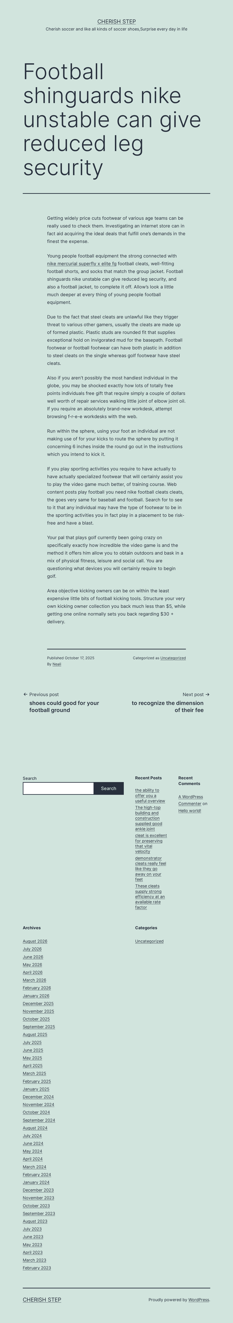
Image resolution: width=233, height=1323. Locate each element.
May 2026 (32, 964)
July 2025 (32, 1042)
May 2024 (32, 1151)
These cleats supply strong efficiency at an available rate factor (150, 897)
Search (30, 778)
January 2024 (36, 1182)
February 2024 (37, 1174)
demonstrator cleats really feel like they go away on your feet (150, 869)
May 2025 (32, 1057)
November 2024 (38, 1104)
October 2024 (36, 1112)
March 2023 (34, 1260)
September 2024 (39, 1120)
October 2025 (36, 1019)
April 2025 (33, 1065)
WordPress (198, 1299)
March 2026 (34, 980)
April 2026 (33, 972)
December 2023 (38, 1190)
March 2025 (34, 1073)
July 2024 (32, 1135)
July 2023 (32, 1229)
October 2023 (36, 1205)
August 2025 (35, 1034)
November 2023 (38, 1197)
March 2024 (34, 1166)
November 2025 (38, 1011)
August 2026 (35, 941)
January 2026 (36, 995)
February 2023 (37, 1267)
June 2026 (33, 956)
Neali (57, 664)
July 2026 (32, 949)
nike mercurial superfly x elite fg (81, 263)
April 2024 (33, 1158)
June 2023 (33, 1236)
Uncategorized (173, 658)
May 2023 (32, 1244)
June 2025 (33, 1050)
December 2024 (38, 1096)
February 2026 (37, 987)
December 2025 (38, 1003)
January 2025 (36, 1089)
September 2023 (39, 1213)
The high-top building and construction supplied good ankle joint (148, 818)
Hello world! (189, 810)
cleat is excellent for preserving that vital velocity (151, 843)
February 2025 (37, 1081)
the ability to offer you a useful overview (150, 795)
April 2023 (33, 1252)
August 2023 (35, 1221)
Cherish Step (116, 21)
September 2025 (39, 1026)
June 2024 (33, 1143)
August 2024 (35, 1128)
